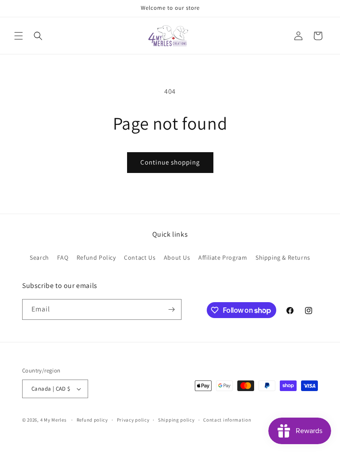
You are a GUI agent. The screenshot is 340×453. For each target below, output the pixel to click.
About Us (177, 257)
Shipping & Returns (282, 257)
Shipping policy (176, 420)
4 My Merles (53, 420)
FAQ (62, 257)
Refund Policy (96, 257)
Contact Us (139, 257)
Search (39, 257)
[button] (18, 36)
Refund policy (92, 420)
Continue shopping (170, 162)
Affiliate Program (222, 257)
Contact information (227, 420)
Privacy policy (133, 420)
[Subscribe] (171, 309)
